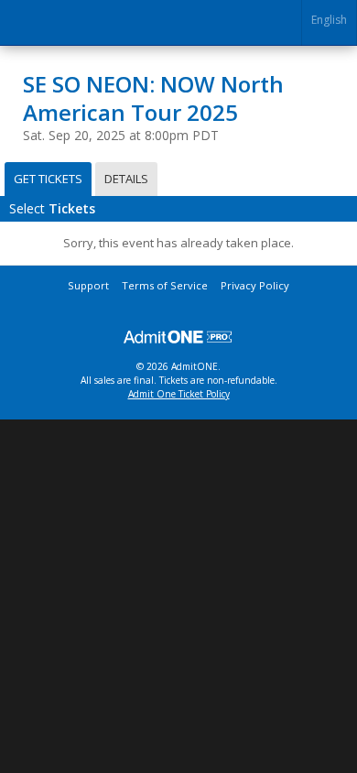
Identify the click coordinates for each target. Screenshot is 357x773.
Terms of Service (165, 285)
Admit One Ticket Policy (179, 393)
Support (88, 285)
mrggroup (178, 337)
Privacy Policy (255, 285)
